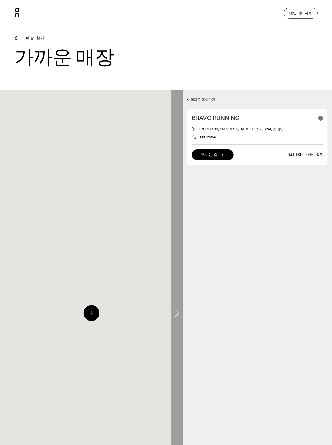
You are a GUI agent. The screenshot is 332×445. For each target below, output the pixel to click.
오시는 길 (209, 154)
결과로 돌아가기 (202, 100)
